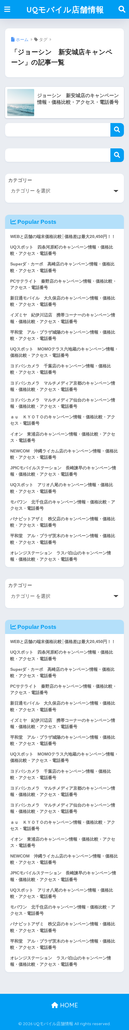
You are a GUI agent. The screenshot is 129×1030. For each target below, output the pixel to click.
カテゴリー (20, 180)
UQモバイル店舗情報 (65, 9)
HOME (68, 1005)
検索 (117, 130)
